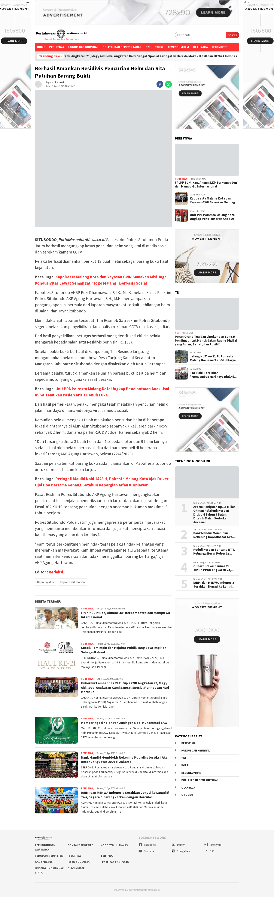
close (27, 2)
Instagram (215, 845)
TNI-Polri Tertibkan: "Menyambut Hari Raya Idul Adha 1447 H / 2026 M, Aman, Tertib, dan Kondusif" (214, 375)
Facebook (149, 845)
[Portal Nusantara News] (61, 35)
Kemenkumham (178, 47)
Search (232, 35)
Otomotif (219, 47)
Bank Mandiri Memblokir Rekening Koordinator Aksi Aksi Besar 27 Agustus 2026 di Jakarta (124, 759)
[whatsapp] (168, 84)
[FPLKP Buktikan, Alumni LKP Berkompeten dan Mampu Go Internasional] (207, 160)
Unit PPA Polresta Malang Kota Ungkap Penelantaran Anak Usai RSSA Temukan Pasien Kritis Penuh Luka (213, 217)
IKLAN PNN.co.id (79, 862)
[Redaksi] (38, 84)
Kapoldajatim (45, 582)
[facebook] (159, 84)
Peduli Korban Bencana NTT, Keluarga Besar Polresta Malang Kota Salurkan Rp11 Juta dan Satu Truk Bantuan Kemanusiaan (214, 552)
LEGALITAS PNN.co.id (115, 862)
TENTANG (107, 856)
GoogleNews (183, 851)
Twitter (180, 845)
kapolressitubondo (72, 582)
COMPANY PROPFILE (80, 845)
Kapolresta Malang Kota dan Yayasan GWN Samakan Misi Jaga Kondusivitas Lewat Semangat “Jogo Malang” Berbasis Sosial (213, 200)
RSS (211, 851)
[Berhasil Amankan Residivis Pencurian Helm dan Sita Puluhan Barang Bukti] (103, 158)
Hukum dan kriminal (83, 47)
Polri (159, 47)
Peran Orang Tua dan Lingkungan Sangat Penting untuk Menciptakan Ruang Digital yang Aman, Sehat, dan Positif (206, 340)
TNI (148, 47)
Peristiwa (56, 47)
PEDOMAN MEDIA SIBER (49, 856)
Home (41, 47)
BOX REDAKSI (43, 862)
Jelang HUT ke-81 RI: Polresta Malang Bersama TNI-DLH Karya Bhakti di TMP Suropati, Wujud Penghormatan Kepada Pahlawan (214, 358)
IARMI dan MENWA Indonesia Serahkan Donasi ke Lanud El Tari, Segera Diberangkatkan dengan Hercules (125, 794)
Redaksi (59, 82)
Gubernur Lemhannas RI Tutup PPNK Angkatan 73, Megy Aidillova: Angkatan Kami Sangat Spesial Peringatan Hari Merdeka (97, 56)
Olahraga (200, 47)
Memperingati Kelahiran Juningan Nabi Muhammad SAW (124, 722)
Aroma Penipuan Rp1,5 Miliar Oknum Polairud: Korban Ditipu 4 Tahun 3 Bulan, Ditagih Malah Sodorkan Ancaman (214, 514)
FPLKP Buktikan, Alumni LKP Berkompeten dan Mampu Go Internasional (206, 185)
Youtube (148, 851)
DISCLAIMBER (76, 868)
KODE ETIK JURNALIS (114, 845)
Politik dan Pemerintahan (122, 47)
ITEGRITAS (74, 856)
